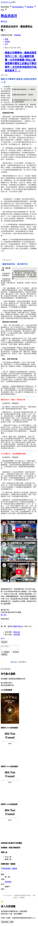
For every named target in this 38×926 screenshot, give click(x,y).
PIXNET (9, 895)
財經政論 (17, 35)
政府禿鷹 (16, 634)
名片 (6, 44)
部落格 (7, 42)
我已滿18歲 (5, 922)
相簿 (6, 39)
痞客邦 (15, 626)
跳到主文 (4, 21)
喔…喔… (4, 615)
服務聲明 (22, 897)
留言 (19, 626)
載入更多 (4, 642)
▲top (2, 638)
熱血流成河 (9, 16)
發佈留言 (4, 654)
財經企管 (16, 632)
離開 (11, 922)
